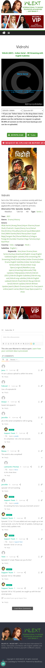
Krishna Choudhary (13, 231)
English (13, 248)
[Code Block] (21, 343)
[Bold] (3, 343)
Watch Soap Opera (27, 289)
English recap (30, 254)
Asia (19, 251)
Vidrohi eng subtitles (18, 278)
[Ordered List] (13, 343)
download (20, 254)
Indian (23, 259)
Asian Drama (27, 251)
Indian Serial (29, 262)
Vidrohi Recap (27, 281)
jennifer (16, 436)
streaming (19, 270)
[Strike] (11, 343)
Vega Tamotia (30, 239)
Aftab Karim (6, 225)
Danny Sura (25, 228)
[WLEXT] (3, 33)
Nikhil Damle (11, 233)
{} (26, 343)
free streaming (31, 256)
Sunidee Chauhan (17, 239)
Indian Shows (20, 265)
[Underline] (8, 343)
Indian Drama (32, 259)
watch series (14, 289)
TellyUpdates (20, 273)
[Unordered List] (16, 343)
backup (12, 254)
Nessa (16, 470)
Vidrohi (29, 273)
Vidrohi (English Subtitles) (20, 275)
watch (11, 286)
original (19, 267)
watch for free (31, 286)
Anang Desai (16, 225)
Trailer (33, 135)
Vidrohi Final (17, 281)
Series (39, 211)
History (17, 219)
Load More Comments (22, 608)
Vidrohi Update (19, 283)
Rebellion (26, 267)
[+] (28, 343)
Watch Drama (20, 286)
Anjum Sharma (28, 225)
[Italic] (6, 343)
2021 (8, 216)
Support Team (18, 542)
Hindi (27, 245)
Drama (10, 219)
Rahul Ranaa (22, 233)
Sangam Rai (10, 236)
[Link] (23, 343)
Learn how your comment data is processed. (21, 349)
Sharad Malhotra (23, 236)
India (12, 245)
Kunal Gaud (26, 231)
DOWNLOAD (17, 135)
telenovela (28, 270)
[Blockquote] (18, 343)
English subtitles (18, 256)
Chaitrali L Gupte (12, 228)
